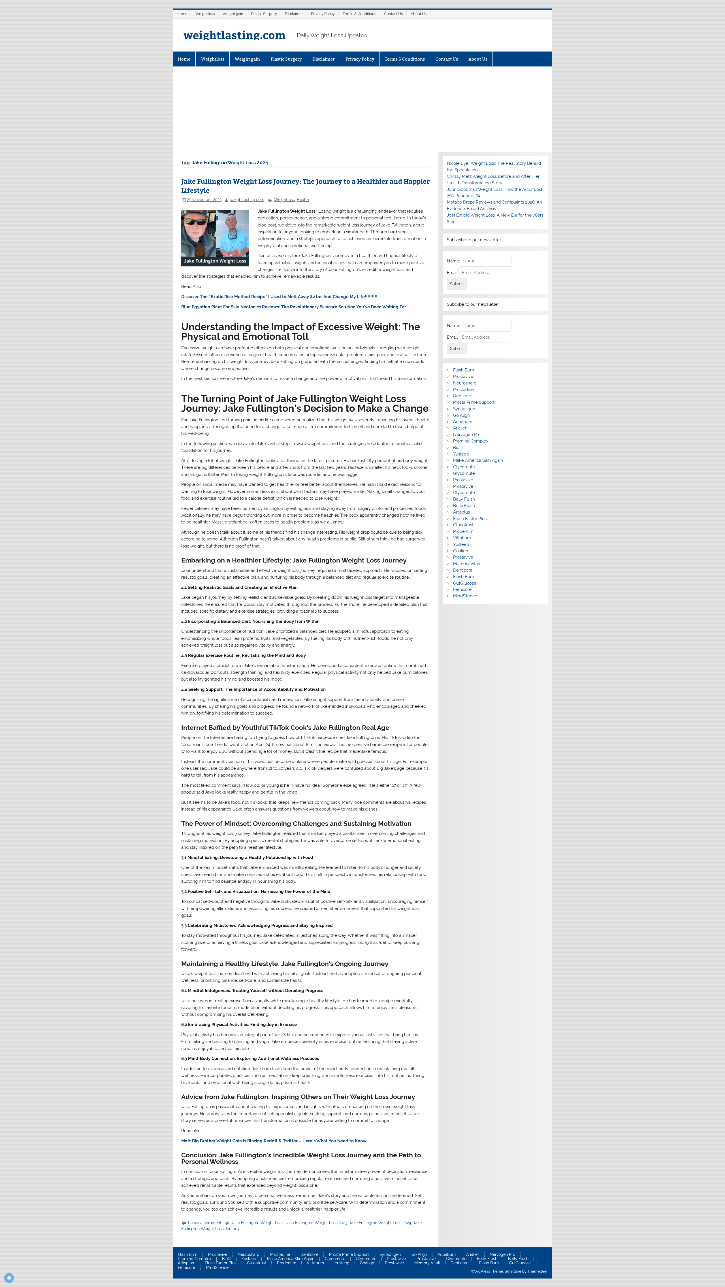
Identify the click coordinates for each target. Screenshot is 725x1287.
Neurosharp (464, 383)
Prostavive (463, 376)
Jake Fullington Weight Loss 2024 (380, 1222)
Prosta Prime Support (473, 402)
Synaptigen (464, 408)
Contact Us (393, 14)
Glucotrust (463, 524)
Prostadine (463, 389)
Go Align (461, 415)
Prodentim (463, 531)
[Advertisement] (362, 109)
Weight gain (233, 14)
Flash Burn (463, 370)
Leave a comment (204, 1222)
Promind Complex (471, 441)
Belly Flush (464, 499)
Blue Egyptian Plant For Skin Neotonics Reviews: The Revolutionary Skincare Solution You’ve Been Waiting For (293, 306)
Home (182, 14)
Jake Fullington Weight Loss (257, 1222)
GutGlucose (464, 583)
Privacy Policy (323, 14)
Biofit (458, 447)
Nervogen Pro (467, 434)
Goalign (460, 550)
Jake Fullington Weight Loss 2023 (316, 1222)
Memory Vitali (466, 563)
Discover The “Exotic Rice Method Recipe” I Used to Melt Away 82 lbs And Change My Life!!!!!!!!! (279, 296)
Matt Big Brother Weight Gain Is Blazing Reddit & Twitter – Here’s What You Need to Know (273, 1140)
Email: (453, 272)
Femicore (462, 589)
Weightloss (205, 14)
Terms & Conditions (359, 14)
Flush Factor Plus (470, 518)
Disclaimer (294, 14)
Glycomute (464, 466)
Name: (453, 260)
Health (303, 199)
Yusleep (461, 454)
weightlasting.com (234, 34)
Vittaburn (462, 537)
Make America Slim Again (478, 460)
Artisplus (461, 512)
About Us (419, 14)
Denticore (462, 395)
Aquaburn (462, 421)
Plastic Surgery (264, 14)
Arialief (459, 428)
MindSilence (465, 595)
